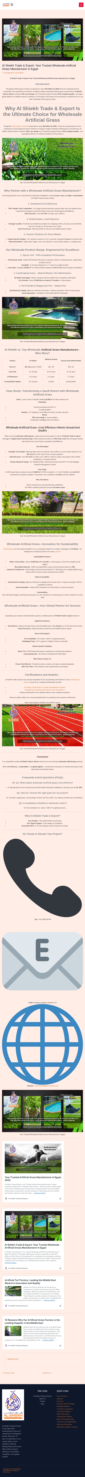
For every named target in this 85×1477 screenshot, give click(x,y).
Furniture (60, 1401)
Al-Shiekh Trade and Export (42, 1396)
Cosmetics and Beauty (65, 1409)
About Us (42, 1399)
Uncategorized (8, 73)
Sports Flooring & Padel (65, 1419)
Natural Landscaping (64, 1424)
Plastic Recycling (63, 1414)
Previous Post (8, 1373)
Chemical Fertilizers (64, 1411)
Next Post (47, 1373)
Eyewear (60, 1399)
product (58, 551)
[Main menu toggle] (81, 5)
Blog (42, 1404)
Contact (42, 1401)
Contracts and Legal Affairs (66, 1422)
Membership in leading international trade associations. (45, 690)
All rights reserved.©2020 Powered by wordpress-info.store (12, 1470)
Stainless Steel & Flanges (66, 1404)
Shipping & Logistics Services (67, 1427)
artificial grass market (19, 126)
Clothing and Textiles (64, 1416)
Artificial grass (8, 549)
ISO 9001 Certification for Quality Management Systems (44, 687)
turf (56, 472)
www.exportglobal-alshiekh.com (46, 1086)
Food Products (62, 1396)
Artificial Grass (12, 1359)
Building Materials (63, 1406)
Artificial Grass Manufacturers (59, 349)
